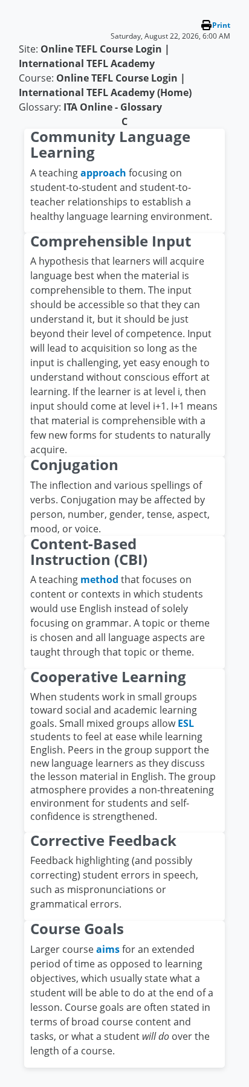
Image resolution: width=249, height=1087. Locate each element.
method (99, 579)
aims (108, 949)
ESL (186, 723)
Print (221, 25)
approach (103, 172)
